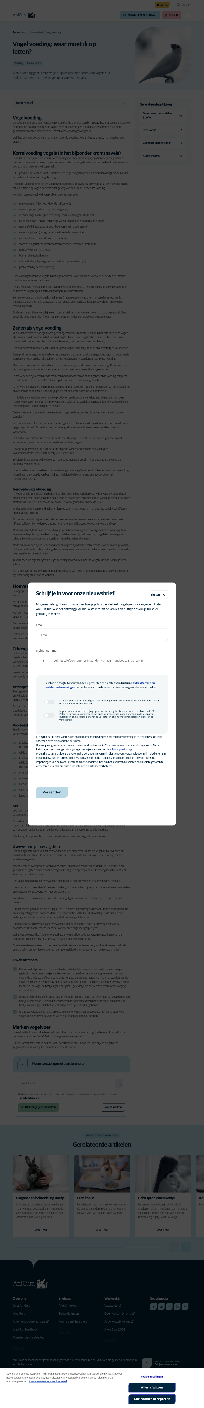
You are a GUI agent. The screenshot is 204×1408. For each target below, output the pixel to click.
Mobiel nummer (47, 650)
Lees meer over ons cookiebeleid (48, 1381)
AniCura (125, 683)
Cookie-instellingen (152, 1377)
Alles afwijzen (152, 1387)
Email (39, 625)
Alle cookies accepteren (152, 1399)
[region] (102, 1388)
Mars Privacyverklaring (118, 749)
